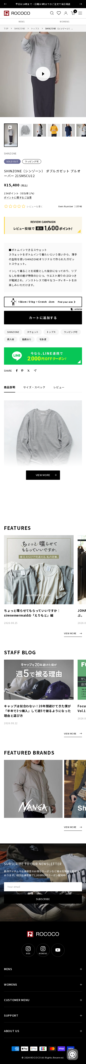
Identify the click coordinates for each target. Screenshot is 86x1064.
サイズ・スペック (34, 387)
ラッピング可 (32, 161)
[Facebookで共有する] (17, 370)
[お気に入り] (59, 13)
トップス (35, 28)
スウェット (33, 331)
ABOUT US (11, 1031)
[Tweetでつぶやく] (28, 370)
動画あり (26, 339)
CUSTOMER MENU (17, 1000)
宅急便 (42, 339)
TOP (6, 28)
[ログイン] (66, 13)
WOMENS (64, 21)
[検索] (52, 13)
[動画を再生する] (43, 74)
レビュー (59, 387)
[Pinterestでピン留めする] (22, 370)
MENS (21, 21)
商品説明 (9, 387)
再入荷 (10, 339)
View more (43, 475)
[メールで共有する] (35, 370)
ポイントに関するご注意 (18, 197)
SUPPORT (11, 1015)
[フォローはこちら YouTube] (57, 950)
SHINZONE (19, 28)
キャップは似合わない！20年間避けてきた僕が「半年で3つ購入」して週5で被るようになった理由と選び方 (37, 711)
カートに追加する (43, 317)
